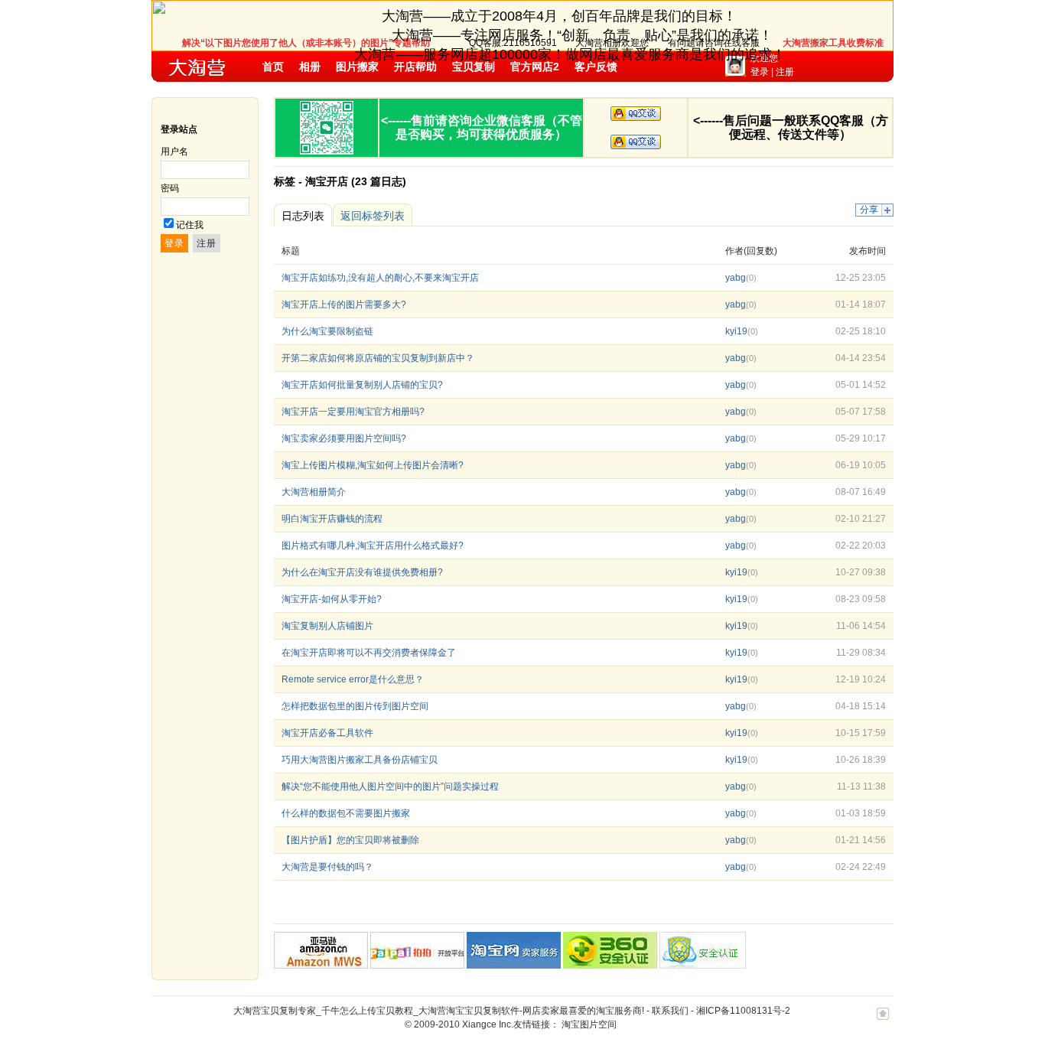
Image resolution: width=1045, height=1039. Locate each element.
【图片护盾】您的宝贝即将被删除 (350, 840)
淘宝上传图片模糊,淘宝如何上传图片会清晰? (373, 465)
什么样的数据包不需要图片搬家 (346, 813)
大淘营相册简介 (314, 492)
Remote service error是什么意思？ (353, 679)
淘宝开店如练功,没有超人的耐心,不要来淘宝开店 (380, 277)
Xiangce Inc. (487, 1024)
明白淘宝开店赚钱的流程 (332, 518)
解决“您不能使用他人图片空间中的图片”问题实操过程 (390, 786)
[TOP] (883, 1021)
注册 (785, 72)
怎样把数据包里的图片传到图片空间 (355, 706)
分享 (869, 209)
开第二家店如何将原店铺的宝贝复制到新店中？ (378, 358)
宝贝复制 (473, 66)
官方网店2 (534, 66)
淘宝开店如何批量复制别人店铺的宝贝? (362, 384)
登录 (759, 72)
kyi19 (736, 331)
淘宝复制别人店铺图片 (327, 625)
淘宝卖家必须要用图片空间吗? (344, 438)
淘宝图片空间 (589, 1024)
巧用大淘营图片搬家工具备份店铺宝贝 (360, 759)
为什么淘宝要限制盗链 (327, 331)
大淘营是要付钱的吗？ (327, 866)
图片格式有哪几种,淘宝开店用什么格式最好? (373, 545)
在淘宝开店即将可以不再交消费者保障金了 (369, 652)
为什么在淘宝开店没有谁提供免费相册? (362, 572)
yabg (735, 277)
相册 (310, 66)
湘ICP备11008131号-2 (743, 1010)
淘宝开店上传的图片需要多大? (344, 304)
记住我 (189, 225)
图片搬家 (357, 66)
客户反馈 (596, 66)
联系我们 (670, 1010)
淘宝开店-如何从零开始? (332, 599)
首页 (273, 66)
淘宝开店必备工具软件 (327, 733)
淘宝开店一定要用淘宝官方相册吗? (353, 411)
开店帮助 (415, 66)
